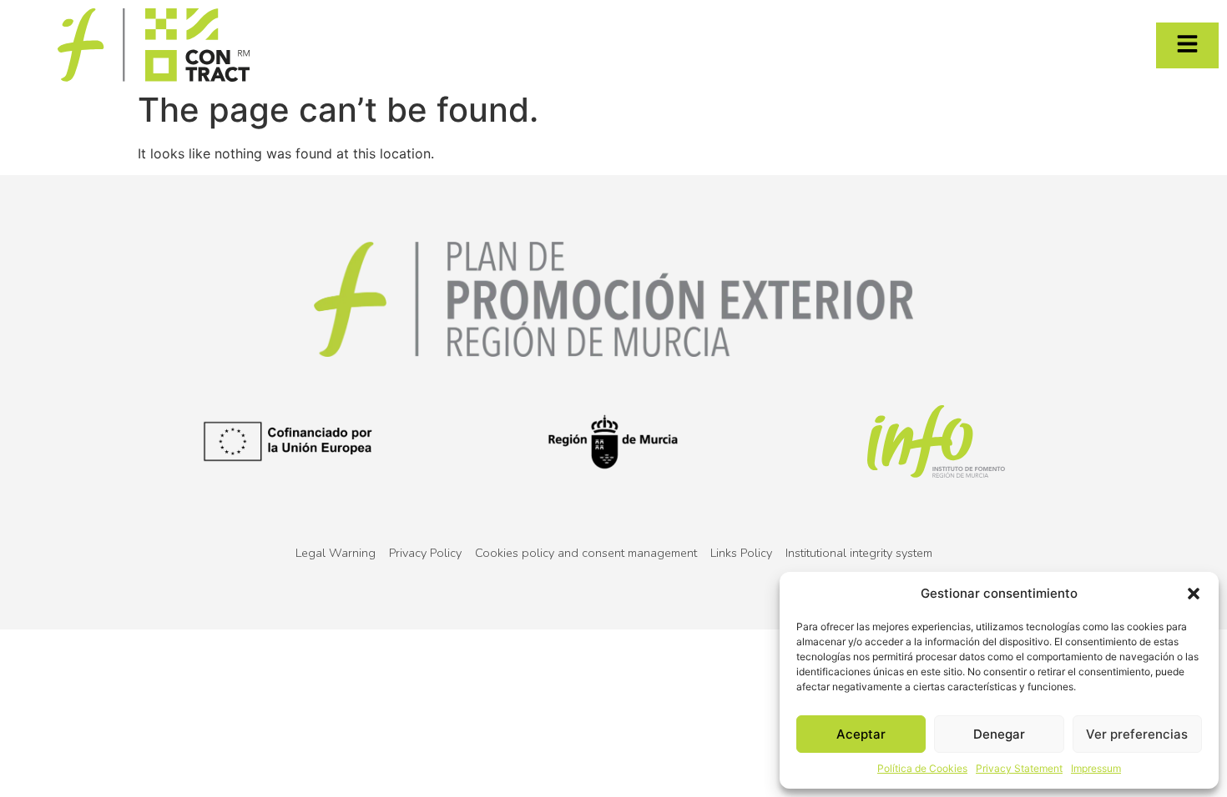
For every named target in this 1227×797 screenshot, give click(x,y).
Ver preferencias (1137, 734)
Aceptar (861, 734)
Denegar (999, 734)
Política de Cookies (922, 768)
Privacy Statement (1019, 768)
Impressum (1096, 768)
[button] (1193, 593)
